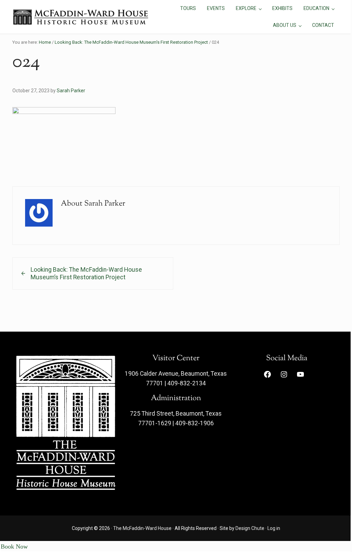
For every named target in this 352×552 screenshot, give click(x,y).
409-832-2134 (186, 383)
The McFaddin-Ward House (142, 528)
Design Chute (249, 528)
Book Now (14, 546)
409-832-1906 (194, 423)
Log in (273, 528)
